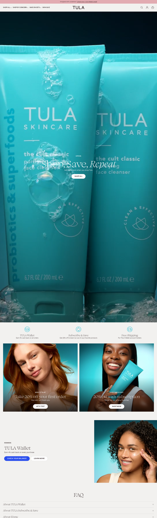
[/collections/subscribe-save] (116, 377)
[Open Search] (142, 7)
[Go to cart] (153, 8)
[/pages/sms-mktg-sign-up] (40, 377)
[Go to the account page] (147, 8)
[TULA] (78, 7)
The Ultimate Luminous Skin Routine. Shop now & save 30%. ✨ (78, 1)
